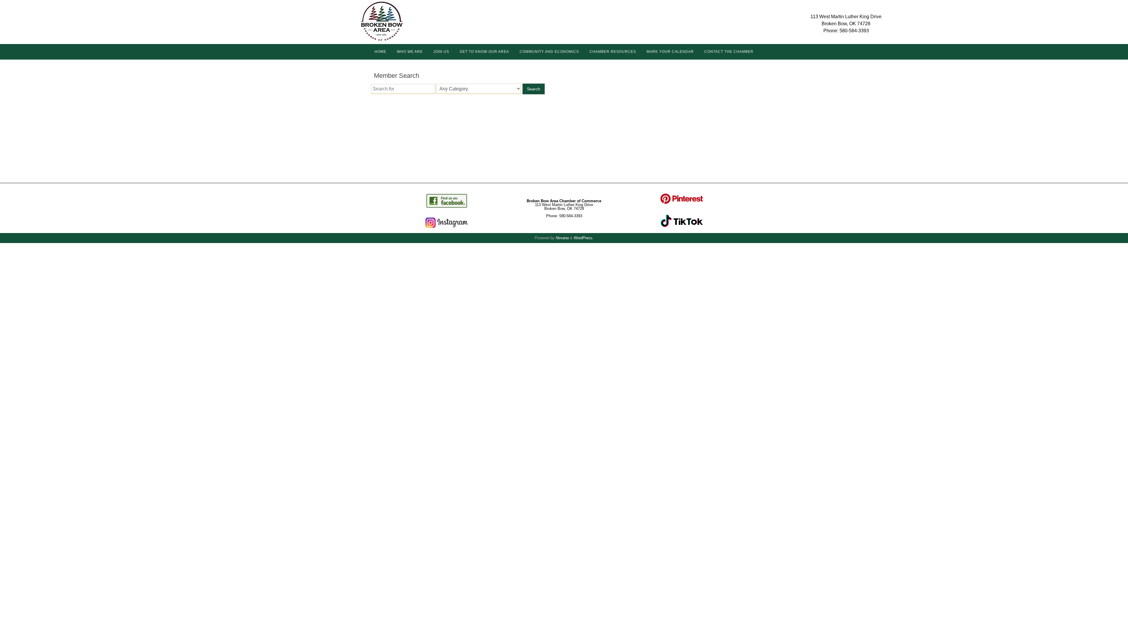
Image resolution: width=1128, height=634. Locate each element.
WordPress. (584, 238)
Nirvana (562, 238)
